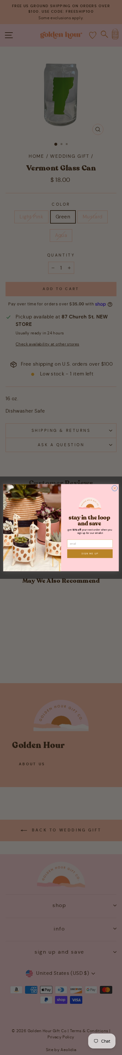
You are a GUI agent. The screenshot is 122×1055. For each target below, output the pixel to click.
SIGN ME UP (90, 553)
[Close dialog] (114, 488)
